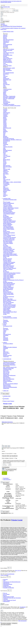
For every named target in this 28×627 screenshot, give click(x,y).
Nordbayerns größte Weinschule (7, 12)
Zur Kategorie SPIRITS (8, 343)
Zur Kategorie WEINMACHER (9, 199)
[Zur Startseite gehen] (5, 6)
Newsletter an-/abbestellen (8, 587)
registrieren (5, 25)
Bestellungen (19, 26)
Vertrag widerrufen (4, 575)
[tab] (6, 478)
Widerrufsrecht (6, 583)
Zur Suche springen (16, 1)
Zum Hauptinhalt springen (6, 1)
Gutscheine (5, 599)
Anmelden (3, 23)
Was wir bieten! (6, 594)
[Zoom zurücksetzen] (6, 446)
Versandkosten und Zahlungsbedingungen (11, 581)
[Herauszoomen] (3, 446)
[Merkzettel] (1, 17)
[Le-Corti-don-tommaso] (14, 424)
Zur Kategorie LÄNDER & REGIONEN (11, 105)
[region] (14, 436)
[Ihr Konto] (2, 19)
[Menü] (2, 8)
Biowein (5, 595)
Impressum (5, 579)
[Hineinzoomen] (9, 446)
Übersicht (3, 26)
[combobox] (7, 11)
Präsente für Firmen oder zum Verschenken (12, 597)
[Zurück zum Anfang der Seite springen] (2, 611)
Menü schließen (6, 21)
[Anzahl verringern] (4, 465)
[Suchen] (14, 11)
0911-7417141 (18, 570)
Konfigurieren (14, 623)
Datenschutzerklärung (7, 584)
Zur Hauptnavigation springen (11, 2)
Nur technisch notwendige (6, 623)
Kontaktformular (10, 573)
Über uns (5, 593)
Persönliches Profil (9, 26)
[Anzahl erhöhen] (10, 465)
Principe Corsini (7, 403)
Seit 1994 (3, 5)
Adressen (15, 26)
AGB (4, 580)
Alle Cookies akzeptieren (5, 624)
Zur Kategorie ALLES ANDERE (10, 317)
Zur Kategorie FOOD (7, 326)
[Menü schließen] (3, 319)
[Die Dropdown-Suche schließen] (17, 11)
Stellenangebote (6, 601)
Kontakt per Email (7, 586)
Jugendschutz (6, 585)
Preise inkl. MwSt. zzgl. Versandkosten (9, 455)
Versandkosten (23, 607)
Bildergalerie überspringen (7, 421)
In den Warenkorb (5, 467)
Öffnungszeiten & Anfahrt (8, 596)
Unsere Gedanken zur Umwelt (9, 600)
